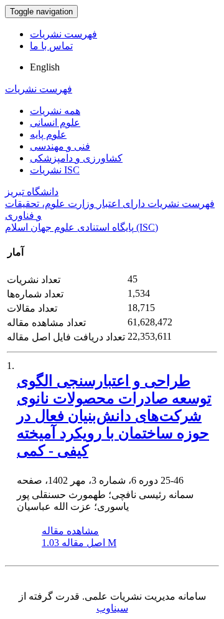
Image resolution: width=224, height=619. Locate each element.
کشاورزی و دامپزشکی (76, 158)
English (45, 67)
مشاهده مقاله (70, 530)
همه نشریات (55, 110)
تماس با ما (51, 46)
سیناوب (112, 608)
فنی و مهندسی (60, 146)
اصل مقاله (79, 542)
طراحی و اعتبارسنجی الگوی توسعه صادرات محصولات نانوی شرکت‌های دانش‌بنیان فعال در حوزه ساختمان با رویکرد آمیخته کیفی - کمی (114, 416)
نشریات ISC (55, 170)
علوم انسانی (55, 122)
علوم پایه (48, 134)
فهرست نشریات (63, 34)
